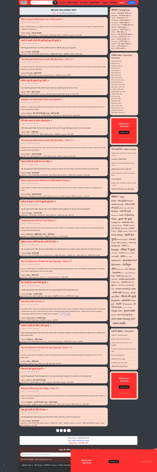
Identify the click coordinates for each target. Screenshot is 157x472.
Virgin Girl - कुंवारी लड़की (58, 94)
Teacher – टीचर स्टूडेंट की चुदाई (120, 44)
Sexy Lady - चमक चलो (42, 75)
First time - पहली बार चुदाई (30, 94)
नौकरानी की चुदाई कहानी (32, 368)
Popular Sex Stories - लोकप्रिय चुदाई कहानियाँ (82, 423)
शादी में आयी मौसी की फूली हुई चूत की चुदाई (40, 40)
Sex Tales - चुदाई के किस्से (33, 73)
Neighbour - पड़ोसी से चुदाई (34, 339)
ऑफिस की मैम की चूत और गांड (119, 366)
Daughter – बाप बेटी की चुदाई (119, 15)
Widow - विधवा (116, 315)
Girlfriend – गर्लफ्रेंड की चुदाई (119, 20)
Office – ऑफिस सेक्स (117, 32)
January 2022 (115, 82)
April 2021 (114, 103)
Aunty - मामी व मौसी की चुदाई (31, 54)
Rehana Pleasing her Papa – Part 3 (39, 388)
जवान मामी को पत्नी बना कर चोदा (35, 161)
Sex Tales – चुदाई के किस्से (89, 2)
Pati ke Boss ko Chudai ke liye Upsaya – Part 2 (45, 261)
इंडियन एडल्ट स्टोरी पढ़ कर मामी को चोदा (38, 241)
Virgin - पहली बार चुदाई (33, 92)
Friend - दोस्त (115, 243)
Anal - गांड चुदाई (27, 115)
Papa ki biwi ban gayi (118, 359)
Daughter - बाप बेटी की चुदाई (34, 402)
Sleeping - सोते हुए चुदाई (49, 35)
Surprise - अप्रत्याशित (62, 35)
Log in (121, 2)
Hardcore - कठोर (51, 115)
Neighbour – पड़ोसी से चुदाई (119, 29)
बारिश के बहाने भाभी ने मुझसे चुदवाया (37, 201)
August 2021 (115, 94)
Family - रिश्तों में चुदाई (32, 52)
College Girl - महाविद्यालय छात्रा (122, 222)
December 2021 (116, 84)
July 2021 (114, 96)
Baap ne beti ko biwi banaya (120, 339)
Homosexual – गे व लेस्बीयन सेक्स (121, 25)
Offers (132, 3)
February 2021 (116, 108)
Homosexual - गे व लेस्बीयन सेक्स (36, 318)
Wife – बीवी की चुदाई (117, 48)
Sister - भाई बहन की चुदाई (33, 33)
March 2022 (115, 77)
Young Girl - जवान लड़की (75, 35)
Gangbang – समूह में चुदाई (128, 243)
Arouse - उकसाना (28, 277)
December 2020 (116, 112)
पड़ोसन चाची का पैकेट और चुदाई (35, 325)
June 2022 (114, 70)
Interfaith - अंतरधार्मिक (118, 253)
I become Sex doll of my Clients (37, 220)
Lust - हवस (39, 35)
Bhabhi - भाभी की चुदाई (29, 215)
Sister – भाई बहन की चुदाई (118, 39)
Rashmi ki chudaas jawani (119, 335)
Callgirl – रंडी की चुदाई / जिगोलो (120, 13)
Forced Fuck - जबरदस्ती (39, 115)
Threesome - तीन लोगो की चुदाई (59, 236)
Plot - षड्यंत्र (57, 215)
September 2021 (116, 91)
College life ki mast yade (119, 363)
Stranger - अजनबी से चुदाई (34, 213)
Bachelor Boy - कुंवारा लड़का (126, 208)
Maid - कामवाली (128, 256)
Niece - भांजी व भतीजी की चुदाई (128, 273)
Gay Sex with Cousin (32, 301)
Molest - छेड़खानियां (63, 54)
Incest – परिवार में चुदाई (68, 2)
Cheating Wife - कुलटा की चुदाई (48, 175)
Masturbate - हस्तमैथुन (123, 269)
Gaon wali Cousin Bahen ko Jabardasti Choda (45, 180)
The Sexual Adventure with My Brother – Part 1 (46, 140)
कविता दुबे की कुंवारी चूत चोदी (34, 80)
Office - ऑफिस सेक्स (32, 132)
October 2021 (115, 89)
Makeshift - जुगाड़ (119, 260)
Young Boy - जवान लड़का (83, 175)
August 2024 (115, 61)
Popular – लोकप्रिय (109, 2)
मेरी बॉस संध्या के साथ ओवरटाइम (35, 120)
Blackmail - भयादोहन (117, 215)
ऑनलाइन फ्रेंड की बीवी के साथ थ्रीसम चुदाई (122, 189)
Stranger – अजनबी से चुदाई (119, 41)
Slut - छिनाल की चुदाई (42, 134)
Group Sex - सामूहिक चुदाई (34, 234)
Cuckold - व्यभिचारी (127, 228)
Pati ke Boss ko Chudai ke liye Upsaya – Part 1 (45, 347)
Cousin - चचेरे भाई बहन (29, 196)
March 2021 (115, 105)
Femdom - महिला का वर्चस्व (129, 231)
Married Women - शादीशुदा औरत (49, 54)
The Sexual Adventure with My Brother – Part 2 (46, 59)
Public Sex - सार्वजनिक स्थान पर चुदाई (90, 255)
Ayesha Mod (35, 22)
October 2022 (115, 66)
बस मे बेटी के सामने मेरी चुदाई (33, 282)
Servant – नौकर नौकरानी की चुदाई (120, 34)
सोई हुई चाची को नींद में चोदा (33, 409)
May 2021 (114, 101)
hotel (37, 236)
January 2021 (115, 110)
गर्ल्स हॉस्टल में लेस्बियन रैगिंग (118, 159)
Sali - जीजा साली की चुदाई (121, 285)
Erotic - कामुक (37, 363)
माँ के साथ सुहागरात (116, 179)
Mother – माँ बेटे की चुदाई (118, 27)
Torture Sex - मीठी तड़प (126, 307)
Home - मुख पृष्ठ (56, 13)
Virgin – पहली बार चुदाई (118, 46)
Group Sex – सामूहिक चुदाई (119, 22)
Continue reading (65, 314)
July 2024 (114, 63)
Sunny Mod (35, 43)
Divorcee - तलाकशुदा (29, 236)
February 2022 (116, 80)
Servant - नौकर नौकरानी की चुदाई (35, 113)
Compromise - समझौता (29, 404)
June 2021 (114, 98)
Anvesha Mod (36, 62)
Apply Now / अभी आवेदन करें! (78, 443)
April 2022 (114, 75)
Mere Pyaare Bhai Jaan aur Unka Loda (41, 19)
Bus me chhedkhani (117, 355)
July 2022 (114, 68)
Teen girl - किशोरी (66, 75)
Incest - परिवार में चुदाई (29, 35)
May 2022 (114, 73)
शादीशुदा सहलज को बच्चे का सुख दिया (121, 169)
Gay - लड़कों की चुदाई (29, 320)
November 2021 (116, 87)
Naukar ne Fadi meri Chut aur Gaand (40, 99)
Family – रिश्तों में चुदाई (117, 18)
